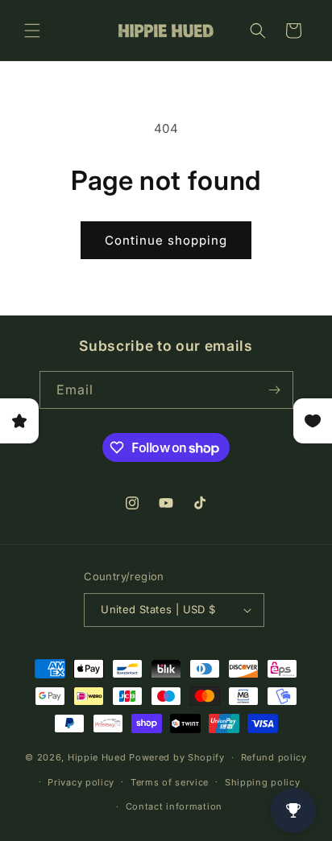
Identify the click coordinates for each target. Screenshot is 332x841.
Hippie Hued (97, 757)
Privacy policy (81, 782)
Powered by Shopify (177, 757)
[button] (32, 30)
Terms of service (170, 782)
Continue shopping (166, 240)
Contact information (174, 806)
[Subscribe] (275, 390)
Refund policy (274, 757)
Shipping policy (263, 782)
